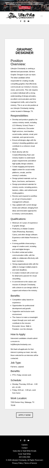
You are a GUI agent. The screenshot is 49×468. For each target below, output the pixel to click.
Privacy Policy (17, 463)
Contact (24, 448)
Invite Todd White (24, 454)
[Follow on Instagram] (24, 21)
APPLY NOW (24, 415)
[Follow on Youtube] (28, 21)
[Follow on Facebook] (20, 21)
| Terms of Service (30, 463)
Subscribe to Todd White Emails (24, 451)
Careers (25, 445)
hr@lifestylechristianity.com (21, 344)
